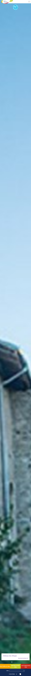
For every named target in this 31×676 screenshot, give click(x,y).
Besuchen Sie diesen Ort (23, 658)
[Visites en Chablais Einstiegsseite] (7, 2)
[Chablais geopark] (15, 7)
